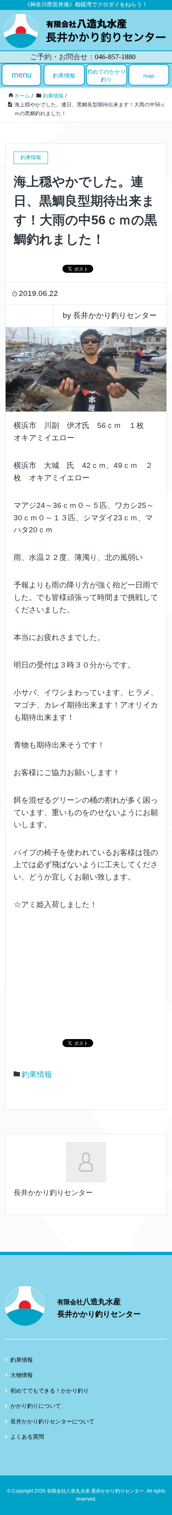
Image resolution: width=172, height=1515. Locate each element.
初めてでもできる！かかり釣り (49, 1390)
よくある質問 (27, 1436)
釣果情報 (64, 75)
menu (22, 74)
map (148, 75)
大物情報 (21, 1375)
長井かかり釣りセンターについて (52, 1421)
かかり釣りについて (35, 1406)
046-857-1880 (115, 57)
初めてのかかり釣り (106, 75)
